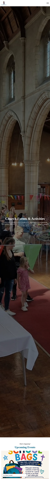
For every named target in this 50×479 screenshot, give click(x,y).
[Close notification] (27, 475)
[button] (48, 3)
